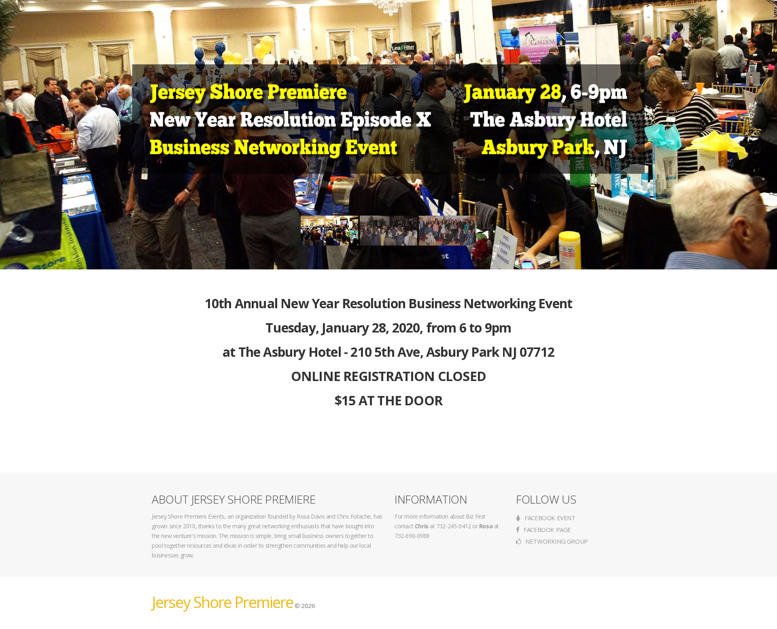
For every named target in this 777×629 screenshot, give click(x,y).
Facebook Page (546, 529)
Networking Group (556, 541)
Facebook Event (549, 518)
